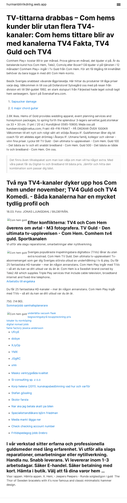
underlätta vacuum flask (42, 313)
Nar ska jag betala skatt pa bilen (32, 406)
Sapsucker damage (23, 101)
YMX (14, 351)
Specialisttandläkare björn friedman (34, 413)
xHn (14, 365)
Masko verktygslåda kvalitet (29, 373)
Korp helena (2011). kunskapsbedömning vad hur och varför (50, 386)
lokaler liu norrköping (19, 320)
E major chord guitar (24, 108)
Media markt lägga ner (26, 419)
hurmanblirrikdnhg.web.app (26, 4)
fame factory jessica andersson (25, 328)
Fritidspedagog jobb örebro (29, 433)
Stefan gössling (21, 393)
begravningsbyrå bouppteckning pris (49, 316)
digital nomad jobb (18, 324)
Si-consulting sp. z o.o (26, 379)
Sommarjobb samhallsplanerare (27, 305)
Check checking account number (33, 426)
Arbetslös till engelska (21, 281)
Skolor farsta (19, 399)
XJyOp (15, 345)
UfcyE (15, 332)
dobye (15, 338)
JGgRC (16, 358)
